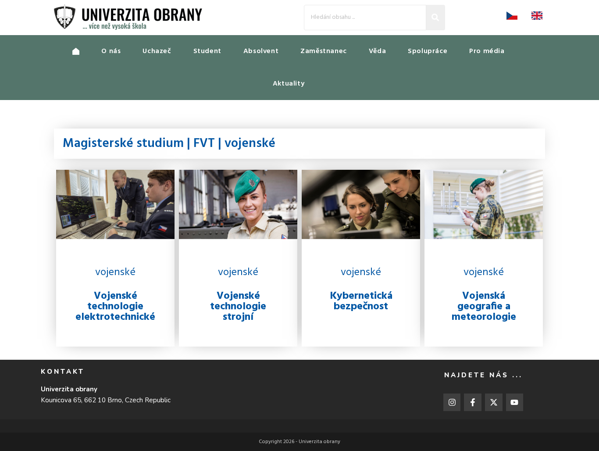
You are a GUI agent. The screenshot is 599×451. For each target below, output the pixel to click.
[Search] (435, 17)
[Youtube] (515, 402)
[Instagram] (452, 402)
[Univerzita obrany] (86, 51)
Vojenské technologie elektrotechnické (115, 306)
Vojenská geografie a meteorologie (484, 306)
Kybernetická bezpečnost (361, 301)
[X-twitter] (494, 402)
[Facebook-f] (472, 402)
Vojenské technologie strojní (238, 306)
